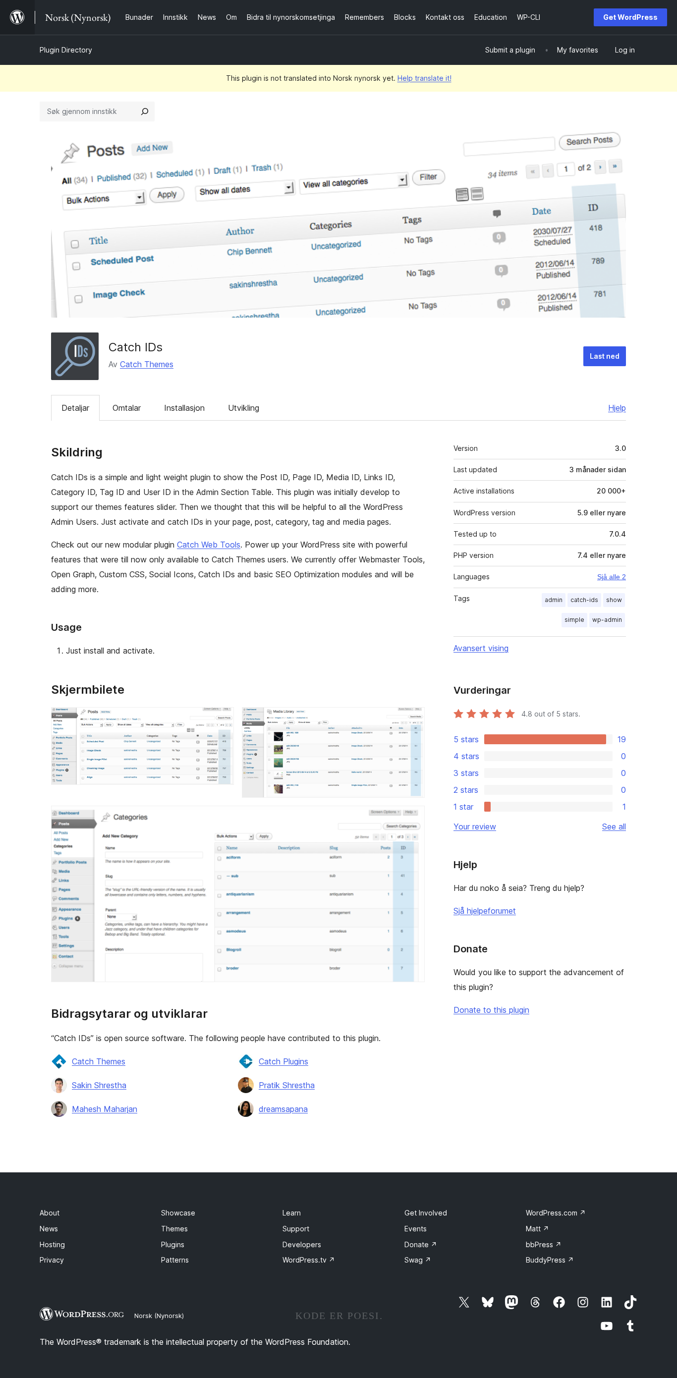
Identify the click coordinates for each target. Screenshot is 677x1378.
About (49, 1213)
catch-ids (584, 600)
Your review (474, 826)
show (614, 600)
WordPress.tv (308, 1260)
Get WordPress (630, 17)
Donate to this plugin (491, 1010)
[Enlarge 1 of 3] (221, 720)
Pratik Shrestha (287, 1085)
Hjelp (617, 408)
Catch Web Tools (208, 545)
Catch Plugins (283, 1061)
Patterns (175, 1260)
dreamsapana (283, 1109)
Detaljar (75, 408)
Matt (537, 1228)
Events (415, 1228)
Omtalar (127, 408)
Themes (174, 1228)
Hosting (52, 1244)
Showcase (178, 1213)
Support (295, 1228)
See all (614, 826)
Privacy (52, 1260)
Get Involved (425, 1213)
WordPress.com (556, 1213)
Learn (291, 1213)
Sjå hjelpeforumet (484, 911)
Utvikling (243, 408)
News (49, 1228)
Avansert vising (480, 648)
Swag (417, 1260)
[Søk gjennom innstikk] (145, 111)
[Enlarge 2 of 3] (411, 720)
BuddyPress (550, 1260)
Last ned (605, 356)
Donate (420, 1244)
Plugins (172, 1244)
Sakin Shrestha (99, 1085)
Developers (301, 1244)
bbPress (544, 1244)
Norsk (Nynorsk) (159, 1316)
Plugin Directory (66, 50)
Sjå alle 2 (611, 577)
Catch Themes (146, 364)
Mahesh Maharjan (104, 1109)
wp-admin (607, 619)
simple (574, 619)
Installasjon (184, 408)
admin (554, 600)
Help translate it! (424, 78)
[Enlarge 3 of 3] (411, 819)
